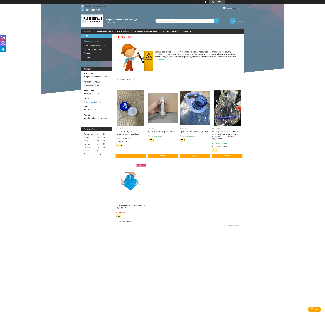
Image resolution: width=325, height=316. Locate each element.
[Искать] (216, 21)
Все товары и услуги (231, 225)
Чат (316, 309)
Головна (87, 31)
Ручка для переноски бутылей (194, 131)
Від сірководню (161, 59)
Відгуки (87, 57)
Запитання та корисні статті (145, 31)
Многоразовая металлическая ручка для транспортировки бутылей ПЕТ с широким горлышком (226, 135)
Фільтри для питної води (95, 45)
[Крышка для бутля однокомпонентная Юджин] (131, 108)
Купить (131, 156)
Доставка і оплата (170, 31)
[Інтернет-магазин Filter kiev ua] (92, 20)
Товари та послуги (103, 31)
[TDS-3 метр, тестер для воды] (163, 108)
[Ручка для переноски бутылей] (195, 108)
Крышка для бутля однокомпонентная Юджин (128, 132)
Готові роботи (123, 31)
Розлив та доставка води (95, 49)
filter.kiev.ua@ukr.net (92, 102)
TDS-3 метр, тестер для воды (161, 131)
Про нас (87, 53)
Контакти (187, 31)
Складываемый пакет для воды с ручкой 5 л (130, 206)
